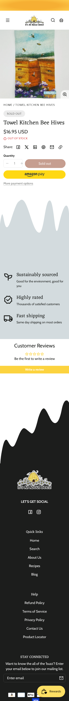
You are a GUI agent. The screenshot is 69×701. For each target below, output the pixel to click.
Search (35, 549)
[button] (53, 20)
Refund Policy (34, 603)
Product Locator (34, 637)
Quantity (9, 155)
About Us (34, 557)
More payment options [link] (18, 183)
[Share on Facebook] (18, 147)
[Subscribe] (61, 678)
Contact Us (34, 628)
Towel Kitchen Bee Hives (35, 105)
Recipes (34, 566)
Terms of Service (34, 611)
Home (7, 105)
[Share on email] (52, 147)
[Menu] (7, 20)
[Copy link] (60, 147)
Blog (34, 574)
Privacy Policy (34, 620)
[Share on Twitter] (26, 147)
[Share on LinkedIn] (35, 147)
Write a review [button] (34, 369)
